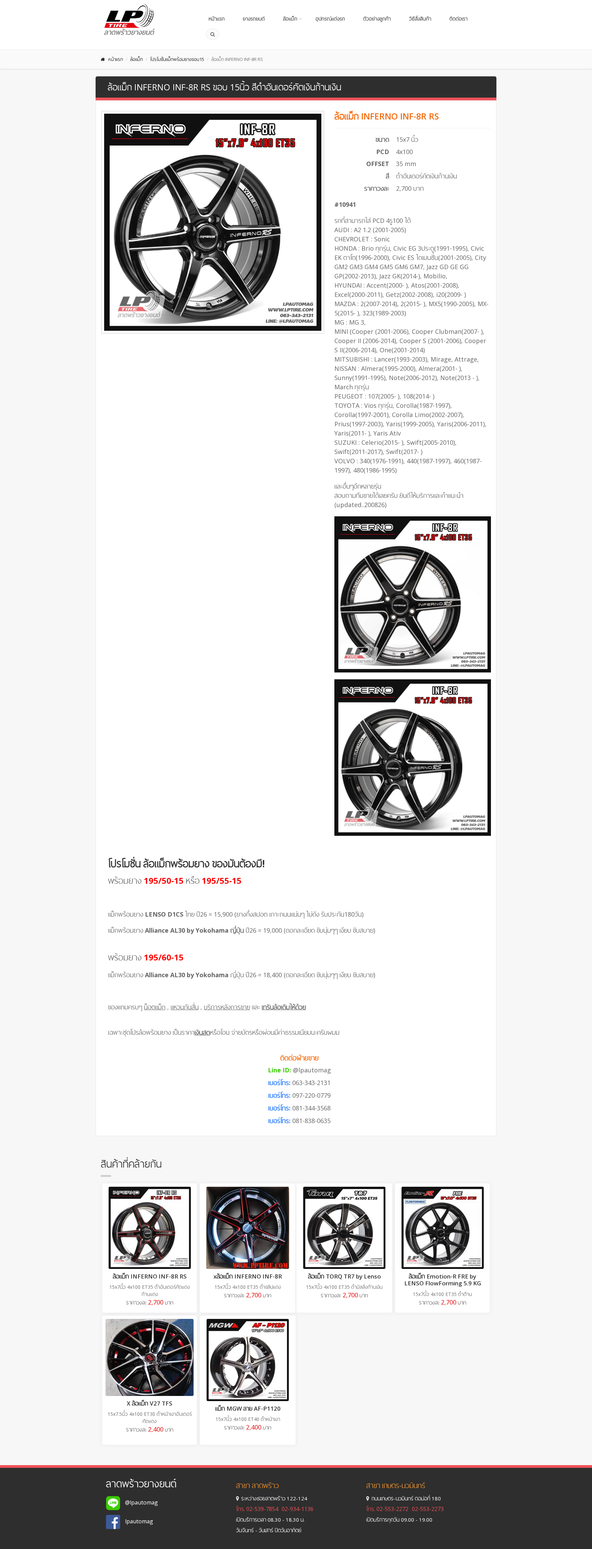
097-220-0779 (311, 1095)
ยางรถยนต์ (254, 18)
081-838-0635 (311, 1121)
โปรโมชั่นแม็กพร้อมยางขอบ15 (177, 59)
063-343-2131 (311, 1083)
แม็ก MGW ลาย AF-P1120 (248, 1408)
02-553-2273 (428, 1509)
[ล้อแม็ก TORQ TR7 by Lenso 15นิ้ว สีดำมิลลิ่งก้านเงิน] (344, 1228)
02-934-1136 (297, 1509)
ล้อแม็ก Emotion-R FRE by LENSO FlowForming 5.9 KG (442, 1279)
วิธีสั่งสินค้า (420, 18)
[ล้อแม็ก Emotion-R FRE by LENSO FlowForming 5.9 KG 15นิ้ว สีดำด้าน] (442, 1228)
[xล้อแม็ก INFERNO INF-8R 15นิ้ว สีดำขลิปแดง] (247, 1228)
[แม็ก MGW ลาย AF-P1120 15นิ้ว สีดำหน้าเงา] (247, 1360)
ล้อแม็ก (290, 18)
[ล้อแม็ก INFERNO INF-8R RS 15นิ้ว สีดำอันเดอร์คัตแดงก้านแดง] (150, 1228)
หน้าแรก (217, 18)
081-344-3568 (311, 1108)
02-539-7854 (262, 1509)
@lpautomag (312, 1070)
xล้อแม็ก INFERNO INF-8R (247, 1276)
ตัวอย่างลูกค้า (377, 18)
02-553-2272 (392, 1509)
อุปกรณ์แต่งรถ (330, 18)
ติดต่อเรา (458, 18)
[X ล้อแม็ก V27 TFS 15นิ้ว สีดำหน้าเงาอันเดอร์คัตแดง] (150, 1357)
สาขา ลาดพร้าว (257, 1485)
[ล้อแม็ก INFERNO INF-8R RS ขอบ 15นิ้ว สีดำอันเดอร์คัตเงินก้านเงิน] (212, 222)
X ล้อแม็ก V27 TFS (149, 1403)
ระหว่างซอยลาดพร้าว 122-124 (274, 1498)
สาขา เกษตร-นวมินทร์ (395, 1485)
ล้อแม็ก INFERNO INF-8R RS (150, 1276)
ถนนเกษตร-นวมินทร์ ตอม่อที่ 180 (406, 1498)
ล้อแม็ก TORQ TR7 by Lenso (344, 1276)
